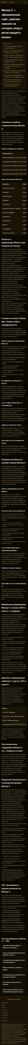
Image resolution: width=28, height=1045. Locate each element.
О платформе (5, 1012)
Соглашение (5, 1015)
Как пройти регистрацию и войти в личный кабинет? (14, 961)
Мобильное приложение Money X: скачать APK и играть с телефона (14, 66)
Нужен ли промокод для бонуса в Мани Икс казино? (14, 954)
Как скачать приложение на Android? (12, 983)
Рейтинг (4, 1007)
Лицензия (4, 1017)
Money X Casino (8, 2)
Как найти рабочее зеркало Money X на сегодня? (12, 946)
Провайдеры (5, 1002)
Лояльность (4, 1010)
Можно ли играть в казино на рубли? (12, 968)
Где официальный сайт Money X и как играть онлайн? (14, 976)
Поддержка (4, 1020)
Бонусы (3, 1005)
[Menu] (25, 2)
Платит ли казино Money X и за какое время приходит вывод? (13, 991)
